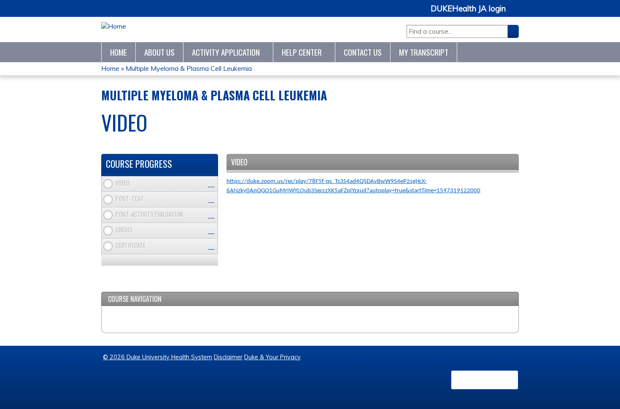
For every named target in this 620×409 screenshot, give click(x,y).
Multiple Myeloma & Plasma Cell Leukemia (189, 68)
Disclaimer (228, 357)
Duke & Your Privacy (272, 357)
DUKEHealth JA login (468, 9)
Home (118, 52)
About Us (159, 52)
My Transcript (423, 52)
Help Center (302, 52)
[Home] (113, 26)
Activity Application (226, 52)
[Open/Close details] (211, 184)
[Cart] (515, 13)
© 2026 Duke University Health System (157, 357)
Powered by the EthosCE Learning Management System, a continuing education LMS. (484, 380)
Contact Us (363, 52)
